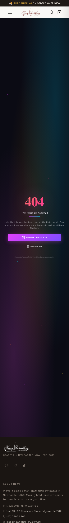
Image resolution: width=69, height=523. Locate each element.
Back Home (36, 246)
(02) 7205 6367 (16, 516)
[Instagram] (6, 465)
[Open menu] (10, 12)
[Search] (51, 12)
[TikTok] (24, 465)
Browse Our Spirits (36, 238)
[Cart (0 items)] (59, 12)
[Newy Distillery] (31, 12)
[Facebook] (15, 465)
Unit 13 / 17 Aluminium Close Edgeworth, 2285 (34, 511)
